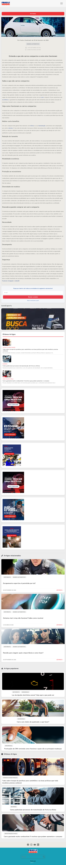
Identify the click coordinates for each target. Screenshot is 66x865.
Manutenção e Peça (11, 833)
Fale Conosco (33, 753)
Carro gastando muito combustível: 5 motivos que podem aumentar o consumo (33, 837)
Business (13, 806)
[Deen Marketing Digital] (32, 862)
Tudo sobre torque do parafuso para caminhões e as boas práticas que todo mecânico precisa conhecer (30, 782)
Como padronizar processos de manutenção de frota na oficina (33, 810)
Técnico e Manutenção (10, 777)
